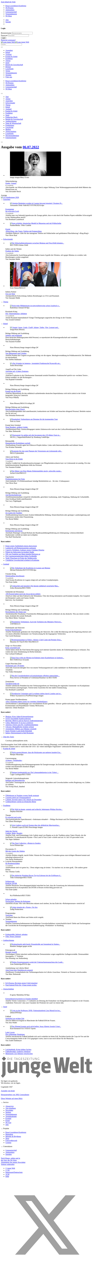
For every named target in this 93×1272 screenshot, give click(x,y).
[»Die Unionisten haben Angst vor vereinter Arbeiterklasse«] (36, 694)
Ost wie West (10, 294)
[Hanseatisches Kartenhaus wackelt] (35, 435)
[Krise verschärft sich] (36, 640)
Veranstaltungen (11, 14)
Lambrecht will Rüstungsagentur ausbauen (20, 548)
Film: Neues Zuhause (13, 936)
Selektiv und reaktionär (13, 335)
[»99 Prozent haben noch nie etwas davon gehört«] (34, 586)
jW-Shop (8, 16)
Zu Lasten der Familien (13, 513)
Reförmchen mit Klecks (13, 531)
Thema (7, 61)
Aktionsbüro (9, 10)
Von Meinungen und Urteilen (15, 353)
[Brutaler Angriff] (35, 944)
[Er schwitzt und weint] (36, 809)
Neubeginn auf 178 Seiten (14, 666)
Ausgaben (9, 50)
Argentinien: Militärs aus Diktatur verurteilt (20, 729)
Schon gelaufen (11, 899)
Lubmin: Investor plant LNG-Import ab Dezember (23, 800)
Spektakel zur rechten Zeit (14, 1018)
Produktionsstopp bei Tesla (15, 479)
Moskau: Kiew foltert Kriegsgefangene (19, 717)
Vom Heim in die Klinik (14, 459)
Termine (8, 75)
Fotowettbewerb (11, 1140)
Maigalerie (9, 1134)
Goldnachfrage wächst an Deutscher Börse (20, 802)
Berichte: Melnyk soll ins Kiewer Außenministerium (24, 721)
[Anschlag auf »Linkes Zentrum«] (35, 363)
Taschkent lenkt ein (12, 684)
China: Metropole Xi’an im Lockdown (19, 723)
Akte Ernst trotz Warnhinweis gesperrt (19, 970)
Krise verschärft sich (12, 648)
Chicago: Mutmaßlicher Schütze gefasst (19, 727)
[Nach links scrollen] (2, 93)
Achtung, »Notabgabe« (13, 760)
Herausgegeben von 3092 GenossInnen (15, 1095)
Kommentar (9, 209)
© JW (7, 1170)
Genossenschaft (11, 12)
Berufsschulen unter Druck (15, 409)
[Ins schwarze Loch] (36, 203)
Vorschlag (9, 915)
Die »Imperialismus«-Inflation (16, 314)
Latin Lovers (10, 1032)
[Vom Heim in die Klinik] (36, 451)
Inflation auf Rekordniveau (15, 780)
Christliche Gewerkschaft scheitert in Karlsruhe (22, 560)
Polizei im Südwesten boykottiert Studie (19, 552)
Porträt (7, 229)
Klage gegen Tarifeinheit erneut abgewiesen (21, 546)
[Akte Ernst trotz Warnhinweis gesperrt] (37, 962)
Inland (7, 52)
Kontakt (8, 1118)
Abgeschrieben (8, 989)
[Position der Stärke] (37, 243)
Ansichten (6, 199)
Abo (7, 20)
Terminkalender (11, 1116)
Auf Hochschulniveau (13, 495)
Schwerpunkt (8, 239)
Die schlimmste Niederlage (15, 1034)
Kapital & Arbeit (11, 56)
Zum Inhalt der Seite (8, 2)
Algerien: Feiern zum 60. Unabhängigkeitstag (21, 725)
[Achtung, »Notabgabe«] (35, 752)
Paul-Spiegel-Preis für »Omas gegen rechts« (21, 985)
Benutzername (6, 33)
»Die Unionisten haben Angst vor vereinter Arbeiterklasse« (26, 702)
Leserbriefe (9, 69)
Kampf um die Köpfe (13, 391)
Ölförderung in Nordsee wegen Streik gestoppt (22, 795)
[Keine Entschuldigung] (36, 622)
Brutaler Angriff (11, 952)
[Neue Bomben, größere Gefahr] (34, 419)
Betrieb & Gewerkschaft (14, 65)
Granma (8, 1143)
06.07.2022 (31, 147)
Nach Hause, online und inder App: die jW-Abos (10, 1159)
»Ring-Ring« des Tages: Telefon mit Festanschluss (23, 231)
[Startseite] (15, 42)
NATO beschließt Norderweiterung (18, 719)
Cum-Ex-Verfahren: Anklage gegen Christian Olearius (24, 550)
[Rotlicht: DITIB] (35, 875)
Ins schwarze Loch (12, 211)
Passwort (4, 35)
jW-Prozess (9, 8)
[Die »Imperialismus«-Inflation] (35, 306)
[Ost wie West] (35, 286)
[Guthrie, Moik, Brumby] (35, 825)
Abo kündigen (10, 1108)
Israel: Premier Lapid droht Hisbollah (18, 731)
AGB (7, 1174)
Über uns (8, 77)
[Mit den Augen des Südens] (25, 843)
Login (3, 38)
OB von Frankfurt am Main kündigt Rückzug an (22, 554)
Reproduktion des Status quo (15, 612)
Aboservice (9, 1106)
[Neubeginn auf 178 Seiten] (37, 658)
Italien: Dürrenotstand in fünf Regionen (19, 733)
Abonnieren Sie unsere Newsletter (13, 1162)
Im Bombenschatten (12, 863)
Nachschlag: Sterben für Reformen (17, 901)
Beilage (8, 67)
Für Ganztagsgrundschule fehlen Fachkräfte (21, 556)
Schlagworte (9, 881)
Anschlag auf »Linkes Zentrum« (17, 371)
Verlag (7, 71)
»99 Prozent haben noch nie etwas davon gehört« (23, 594)
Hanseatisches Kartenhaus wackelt (17, 443)
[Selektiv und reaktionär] (34, 327)
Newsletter (9, 1110)
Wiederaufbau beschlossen (14, 576)
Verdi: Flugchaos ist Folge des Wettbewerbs (21, 558)
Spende (8, 22)
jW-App (8, 1123)
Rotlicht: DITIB (11, 883)
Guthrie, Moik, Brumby (13, 833)
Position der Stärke (12, 251)
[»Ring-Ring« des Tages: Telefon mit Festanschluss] (35, 223)
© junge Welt (10, 1168)
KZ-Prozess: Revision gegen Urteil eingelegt (21, 983)
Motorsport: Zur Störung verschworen (19, 1054)
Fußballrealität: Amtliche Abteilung (18, 1052)
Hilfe (7, 1176)
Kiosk (7, 1120)
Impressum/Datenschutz (14, 1172)
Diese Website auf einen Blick (11, 1098)
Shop (7, 1138)
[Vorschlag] (24, 907)
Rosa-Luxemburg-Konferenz (15, 6)
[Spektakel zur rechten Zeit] (35, 1011)
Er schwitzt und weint (13, 817)
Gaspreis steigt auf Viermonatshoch (18, 798)
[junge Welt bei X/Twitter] (46, 1270)
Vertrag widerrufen (7, 1164)
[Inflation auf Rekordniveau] (34, 772)
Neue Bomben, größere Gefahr (16, 427)
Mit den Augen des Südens (15, 851)
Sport (7, 63)
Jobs (7, 1125)
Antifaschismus (8, 940)
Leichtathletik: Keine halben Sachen (18, 1049)
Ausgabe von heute (8, 1091)
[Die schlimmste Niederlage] (35, 1026)
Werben (8, 1112)
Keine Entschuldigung (13, 630)
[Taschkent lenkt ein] (35, 676)
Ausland (8, 54)
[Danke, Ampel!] (35, 175)
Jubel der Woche (11, 831)
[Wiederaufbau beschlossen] (30, 568)
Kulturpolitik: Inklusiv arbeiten (16, 934)
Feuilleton (9, 59)
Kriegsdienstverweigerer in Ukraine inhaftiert (21, 999)
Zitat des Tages (8, 737)
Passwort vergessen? (8, 40)
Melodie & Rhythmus (13, 1136)
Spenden (8, 1154)
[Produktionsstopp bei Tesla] (36, 471)
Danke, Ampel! (10, 183)
